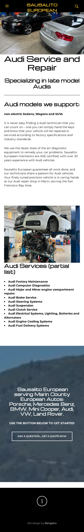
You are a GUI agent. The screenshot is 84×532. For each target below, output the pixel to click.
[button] (7, 6)
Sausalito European (42, 7)
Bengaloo (51, 523)
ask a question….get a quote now (42, 436)
